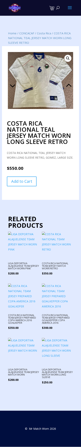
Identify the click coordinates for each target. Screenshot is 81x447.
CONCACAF (26, 33)
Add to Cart (21, 181)
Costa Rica (44, 33)
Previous (23, 80)
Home (12, 33)
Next (57, 80)
